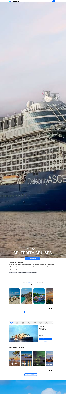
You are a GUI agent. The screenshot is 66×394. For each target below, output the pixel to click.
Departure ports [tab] (35, 282)
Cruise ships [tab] (30, 282)
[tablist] (33, 282)
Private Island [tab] (41, 282)
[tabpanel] (33, 296)
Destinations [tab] (25, 282)
